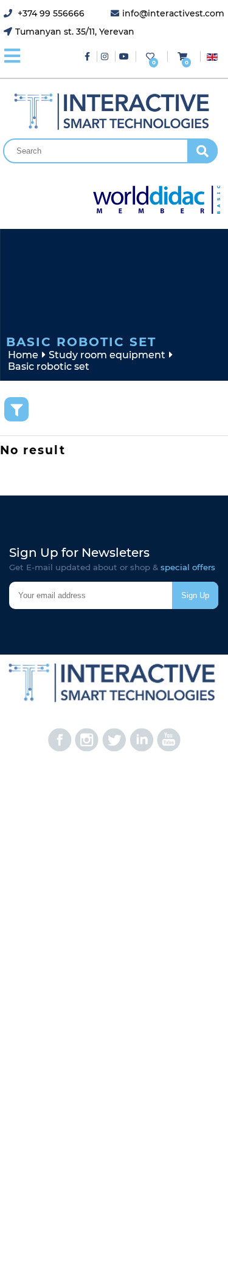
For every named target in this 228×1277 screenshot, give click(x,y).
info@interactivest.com (173, 13)
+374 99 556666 (50, 13)
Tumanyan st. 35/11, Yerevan (74, 31)
